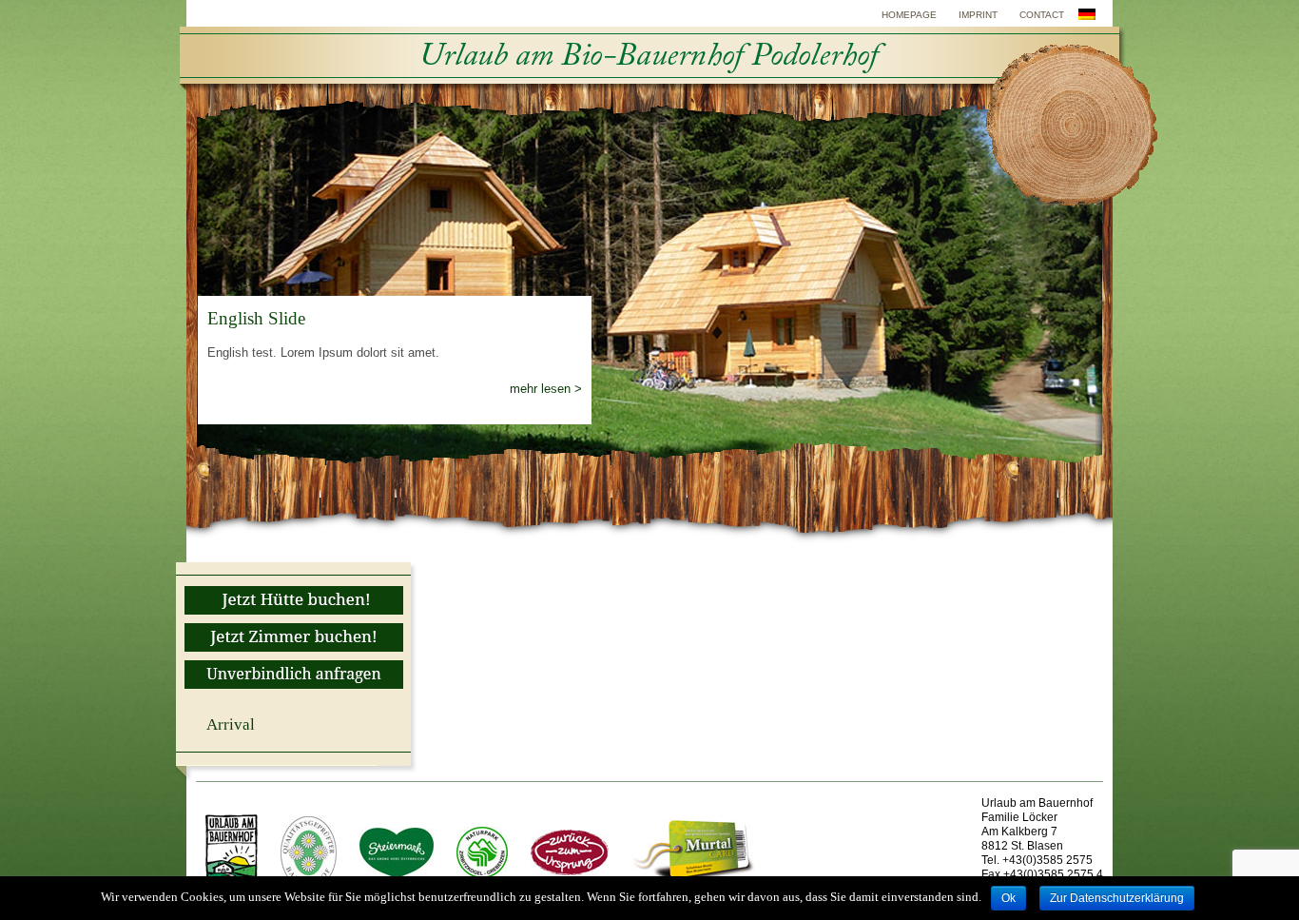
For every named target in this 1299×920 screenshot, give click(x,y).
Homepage (909, 15)
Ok (1008, 898)
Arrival (230, 724)
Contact (1041, 15)
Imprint (978, 15)
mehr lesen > (546, 389)
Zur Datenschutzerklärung (1117, 898)
